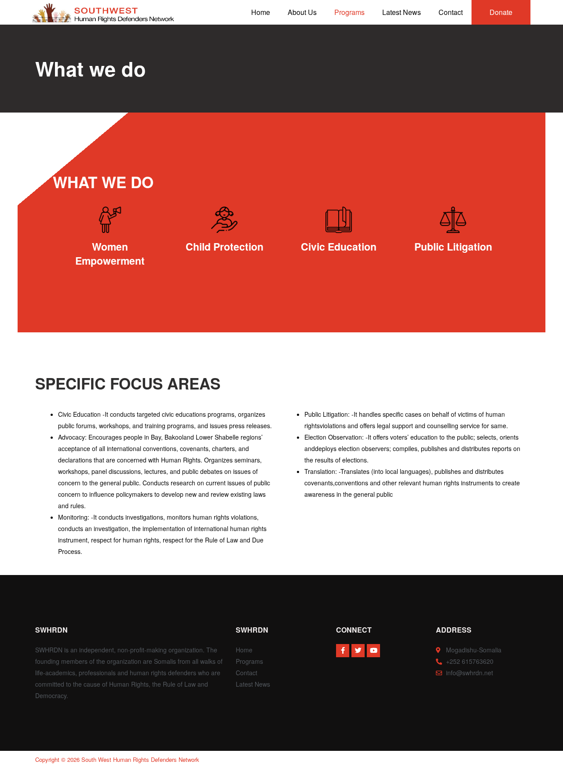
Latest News (401, 12)
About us (302, 12)
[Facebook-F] (342, 650)
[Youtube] (373, 650)
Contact (451, 12)
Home (260, 12)
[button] (501, 12)
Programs (349, 12)
